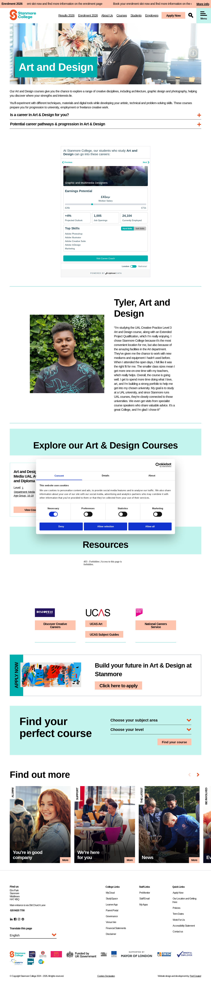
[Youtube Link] (22, 919)
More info (202, 4)
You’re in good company (40, 824)
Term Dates (178, 914)
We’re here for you (104, 824)
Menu (203, 18)
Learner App (112, 904)
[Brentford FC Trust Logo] (43, 956)
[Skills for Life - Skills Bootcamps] (103, 955)
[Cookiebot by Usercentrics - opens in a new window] (158, 465)
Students (136, 15)
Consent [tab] (59, 475)
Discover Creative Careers (55, 625)
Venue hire (111, 922)
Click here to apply (118, 685)
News (169, 824)
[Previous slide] (189, 774)
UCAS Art (96, 624)
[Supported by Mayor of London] (136, 956)
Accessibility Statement (184, 925)
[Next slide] (198, 774)
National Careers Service (156, 625)
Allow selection (105, 526)
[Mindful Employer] (184, 956)
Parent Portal (112, 910)
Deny (61, 526)
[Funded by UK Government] (81, 956)
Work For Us (179, 920)
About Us (107, 15)
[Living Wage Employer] (41, 963)
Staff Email (144, 898)
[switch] (88, 514)
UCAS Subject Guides (104, 634)
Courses (121, 15)
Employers (151, 15)
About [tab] (151, 475)
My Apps (143, 904)
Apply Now (173, 15)
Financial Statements (116, 928)
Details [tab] (105, 475)
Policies (176, 908)
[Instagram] (19, 919)
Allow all (150, 526)
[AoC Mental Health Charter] (30, 964)
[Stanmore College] (23, 15)
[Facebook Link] (15, 919)
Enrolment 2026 (88, 15)
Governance (112, 916)
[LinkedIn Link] (11, 919)
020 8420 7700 (17, 910)
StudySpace (112, 898)
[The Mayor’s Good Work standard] (56, 956)
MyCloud (110, 892)
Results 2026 (66, 15)
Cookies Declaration (106, 976)
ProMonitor (144, 892)
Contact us (178, 931)
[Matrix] (16, 964)
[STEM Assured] (164, 956)
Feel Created (195, 976)
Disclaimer (111, 934)
